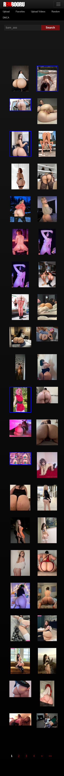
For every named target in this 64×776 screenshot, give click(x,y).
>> (50, 756)
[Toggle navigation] (58, 4)
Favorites (20, 11)
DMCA (6, 17)
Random (56, 11)
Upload (6, 11)
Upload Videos (38, 11)
